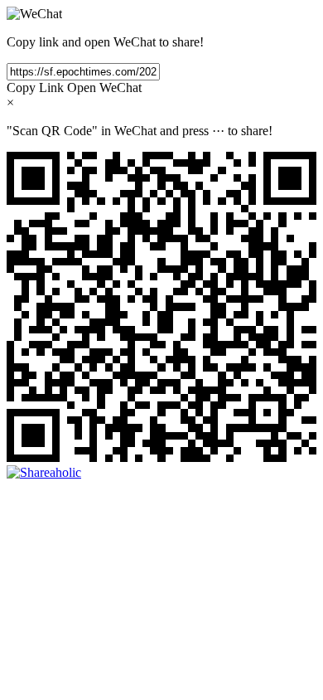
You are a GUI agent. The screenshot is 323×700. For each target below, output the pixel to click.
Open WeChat (104, 87)
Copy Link (35, 87)
